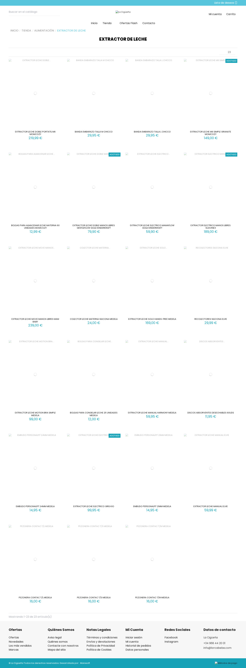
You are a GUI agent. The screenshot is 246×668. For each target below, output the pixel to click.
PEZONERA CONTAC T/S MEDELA (94, 597)
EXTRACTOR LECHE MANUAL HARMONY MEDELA (152, 412)
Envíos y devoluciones (101, 641)
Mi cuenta (132, 641)
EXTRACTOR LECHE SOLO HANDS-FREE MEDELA (152, 319)
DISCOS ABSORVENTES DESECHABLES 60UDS (210, 412)
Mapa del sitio (57, 649)
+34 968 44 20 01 (214, 643)
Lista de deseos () (225, 3)
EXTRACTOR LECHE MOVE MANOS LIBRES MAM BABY (35, 320)
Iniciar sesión (134, 637)
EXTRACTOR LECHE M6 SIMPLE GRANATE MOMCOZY (210, 133)
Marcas (14, 649)
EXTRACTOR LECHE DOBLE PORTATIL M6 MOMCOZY (35, 133)
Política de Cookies (99, 649)
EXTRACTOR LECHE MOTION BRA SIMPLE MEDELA (35, 414)
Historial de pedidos (138, 645)
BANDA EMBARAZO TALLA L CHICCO (152, 131)
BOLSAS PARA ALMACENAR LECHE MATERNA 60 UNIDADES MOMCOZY (35, 227)
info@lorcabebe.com (217, 648)
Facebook (171, 637)
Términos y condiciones (102, 637)
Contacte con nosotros (63, 645)
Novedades (16, 641)
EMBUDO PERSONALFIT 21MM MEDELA (152, 506)
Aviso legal (55, 637)
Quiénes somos (58, 641)
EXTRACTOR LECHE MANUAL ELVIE (210, 506)
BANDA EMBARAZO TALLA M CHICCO (94, 131)
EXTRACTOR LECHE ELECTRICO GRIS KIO (93, 506)
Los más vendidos (20, 645)
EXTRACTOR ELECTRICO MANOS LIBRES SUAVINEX (211, 227)
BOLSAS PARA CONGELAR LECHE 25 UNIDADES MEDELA (93, 414)
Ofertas (14, 637)
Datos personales (137, 649)
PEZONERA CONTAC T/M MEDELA (152, 597)
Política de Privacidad (101, 645)
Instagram (171, 641)
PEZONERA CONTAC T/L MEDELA (35, 597)
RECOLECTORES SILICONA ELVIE (210, 319)
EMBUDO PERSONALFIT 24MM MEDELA (35, 506)
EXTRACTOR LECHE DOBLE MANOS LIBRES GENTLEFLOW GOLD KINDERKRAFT (94, 227)
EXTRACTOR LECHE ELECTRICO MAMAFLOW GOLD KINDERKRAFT (152, 227)
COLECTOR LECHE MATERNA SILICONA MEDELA (94, 319)
